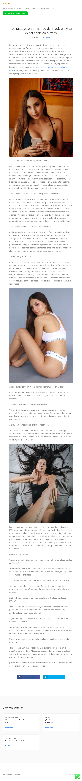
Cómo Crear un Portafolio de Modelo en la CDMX (19, 721)
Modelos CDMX (8, 8)
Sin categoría (46, 37)
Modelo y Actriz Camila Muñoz (15, 741)
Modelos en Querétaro (22, 8)
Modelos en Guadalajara (41, 8)
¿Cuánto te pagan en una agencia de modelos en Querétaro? (60, 721)
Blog (53, 8)
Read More (9, 727)
